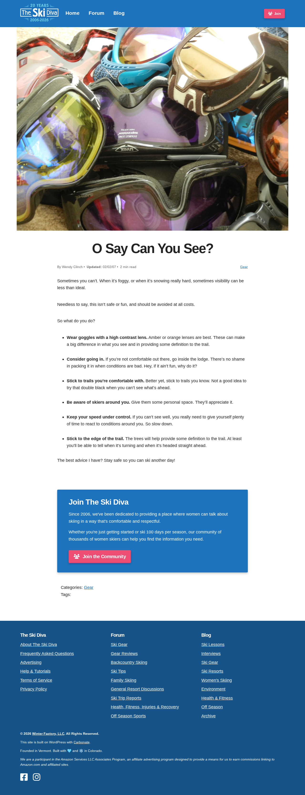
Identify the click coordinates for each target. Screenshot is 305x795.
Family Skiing (123, 680)
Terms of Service (36, 680)
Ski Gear (119, 644)
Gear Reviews (124, 653)
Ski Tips (118, 671)
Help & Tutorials (35, 671)
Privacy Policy (33, 688)
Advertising (30, 662)
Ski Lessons (212, 644)
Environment (213, 688)
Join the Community (103, 556)
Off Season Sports (128, 715)
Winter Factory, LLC (48, 733)
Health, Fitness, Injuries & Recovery (145, 706)
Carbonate (82, 742)
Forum (96, 13)
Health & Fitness (217, 698)
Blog (119, 13)
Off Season (212, 706)
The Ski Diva (33, 635)
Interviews (211, 653)
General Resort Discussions (137, 688)
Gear (244, 267)
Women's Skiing (216, 680)
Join (277, 13)
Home (73, 13)
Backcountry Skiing (129, 662)
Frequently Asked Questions (47, 653)
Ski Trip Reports (126, 698)
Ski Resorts (212, 671)
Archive (208, 715)
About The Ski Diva (38, 644)
